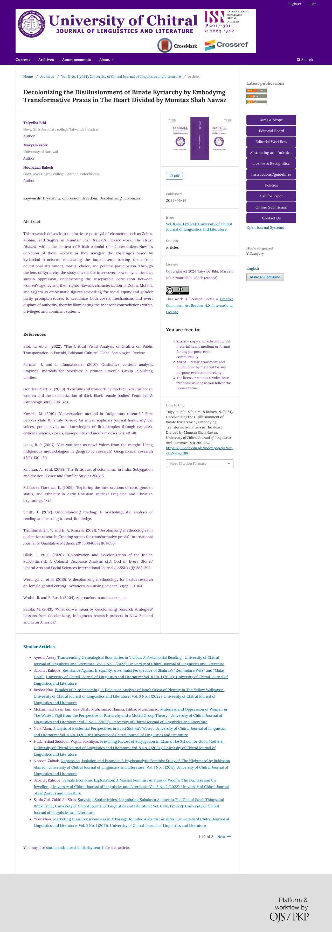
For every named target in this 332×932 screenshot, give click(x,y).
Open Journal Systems (265, 227)
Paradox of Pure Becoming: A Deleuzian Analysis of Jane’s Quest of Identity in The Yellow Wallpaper (139, 689)
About (105, 59)
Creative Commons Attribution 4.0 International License (199, 305)
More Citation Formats (188, 463)
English (252, 268)
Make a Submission (265, 277)
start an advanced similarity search (75, 847)
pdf (176, 175)
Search (306, 59)
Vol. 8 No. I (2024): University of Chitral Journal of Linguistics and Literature (121, 76)
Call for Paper (271, 196)
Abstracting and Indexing (271, 152)
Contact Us (271, 218)
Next (221, 836)
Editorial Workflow (271, 141)
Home (28, 76)
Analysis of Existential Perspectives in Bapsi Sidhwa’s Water (103, 728)
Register (294, 4)
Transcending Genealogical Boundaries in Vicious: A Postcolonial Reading (120, 657)
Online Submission (271, 207)
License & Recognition (271, 163)
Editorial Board (271, 130)
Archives (46, 59)
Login (311, 4)
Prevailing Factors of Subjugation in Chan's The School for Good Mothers (162, 741)
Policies (271, 185)
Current (23, 59)
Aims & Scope (271, 120)
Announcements (76, 59)
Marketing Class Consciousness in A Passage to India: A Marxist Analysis (114, 819)
